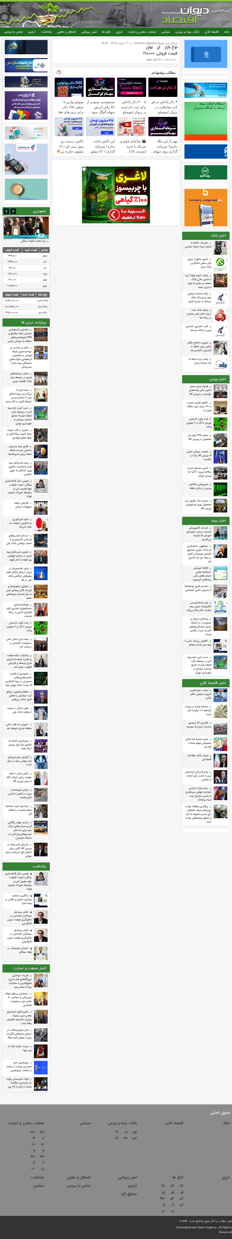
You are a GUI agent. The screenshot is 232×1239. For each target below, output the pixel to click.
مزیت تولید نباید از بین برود (20, 1048)
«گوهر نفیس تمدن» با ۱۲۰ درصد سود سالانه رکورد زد (198, 406)
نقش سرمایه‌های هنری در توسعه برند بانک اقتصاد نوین (21, 377)
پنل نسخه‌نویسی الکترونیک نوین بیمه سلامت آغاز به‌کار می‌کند (199, 606)
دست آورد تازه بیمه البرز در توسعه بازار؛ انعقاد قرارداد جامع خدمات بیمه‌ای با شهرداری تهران (199, 665)
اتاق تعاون (162, 1198)
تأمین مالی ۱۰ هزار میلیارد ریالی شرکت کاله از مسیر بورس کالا (19, 777)
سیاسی (165, 32)
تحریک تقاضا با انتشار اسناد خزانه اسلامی (198, 245)
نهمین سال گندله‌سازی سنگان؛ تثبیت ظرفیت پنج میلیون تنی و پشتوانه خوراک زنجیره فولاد (18, 488)
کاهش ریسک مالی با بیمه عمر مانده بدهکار (198, 643)
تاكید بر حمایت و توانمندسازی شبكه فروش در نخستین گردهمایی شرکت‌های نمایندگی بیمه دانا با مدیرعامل (20, 357)
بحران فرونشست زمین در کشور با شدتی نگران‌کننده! (20, 794)
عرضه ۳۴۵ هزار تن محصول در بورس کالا (199, 437)
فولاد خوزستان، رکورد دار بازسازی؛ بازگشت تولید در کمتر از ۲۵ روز (19, 1083)
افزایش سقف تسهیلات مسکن (23, 505)
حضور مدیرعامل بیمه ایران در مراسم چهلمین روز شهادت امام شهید (19, 556)
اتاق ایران (181, 1195)
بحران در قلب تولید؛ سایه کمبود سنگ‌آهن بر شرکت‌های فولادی (19, 434)
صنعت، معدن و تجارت (142, 32)
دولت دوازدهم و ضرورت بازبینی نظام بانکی (200, 694)
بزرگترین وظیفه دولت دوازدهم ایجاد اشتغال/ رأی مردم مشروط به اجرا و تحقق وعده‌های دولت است (198, 814)
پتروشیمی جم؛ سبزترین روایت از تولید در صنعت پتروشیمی (19, 1066)
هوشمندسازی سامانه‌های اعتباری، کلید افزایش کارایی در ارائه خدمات (19, 610)
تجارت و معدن (42, 1149)
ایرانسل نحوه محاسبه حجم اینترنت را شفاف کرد (18, 810)
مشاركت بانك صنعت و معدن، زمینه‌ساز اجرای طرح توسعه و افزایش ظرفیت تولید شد (19, 661)
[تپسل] (84, 169)
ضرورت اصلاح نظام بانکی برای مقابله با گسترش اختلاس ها (199, 346)
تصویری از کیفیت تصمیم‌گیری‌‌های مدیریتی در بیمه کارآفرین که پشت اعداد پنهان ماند (18, 679)
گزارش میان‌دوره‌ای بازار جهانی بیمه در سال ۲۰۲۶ (19, 761)
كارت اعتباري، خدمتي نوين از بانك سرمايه (198, 328)
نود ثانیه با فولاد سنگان (33, 241)
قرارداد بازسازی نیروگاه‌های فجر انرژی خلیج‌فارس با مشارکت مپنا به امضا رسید (20, 981)
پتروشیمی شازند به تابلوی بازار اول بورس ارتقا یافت (20, 745)
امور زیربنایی (89, 32)
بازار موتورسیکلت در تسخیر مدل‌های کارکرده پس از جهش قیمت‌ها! (19, 1034)
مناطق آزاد (129, 1194)
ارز (158, 47)
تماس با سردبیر (14, 32)
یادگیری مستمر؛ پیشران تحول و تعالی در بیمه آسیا (18, 899)
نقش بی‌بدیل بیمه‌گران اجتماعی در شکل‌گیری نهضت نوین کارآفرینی (19, 918)
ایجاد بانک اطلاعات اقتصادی (199, 757)
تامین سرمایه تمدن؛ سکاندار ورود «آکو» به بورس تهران (199, 472)
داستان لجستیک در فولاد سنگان (19, 950)
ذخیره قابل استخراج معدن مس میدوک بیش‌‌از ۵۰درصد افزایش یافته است (19, 1017)
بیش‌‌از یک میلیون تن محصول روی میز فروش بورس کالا (198, 504)
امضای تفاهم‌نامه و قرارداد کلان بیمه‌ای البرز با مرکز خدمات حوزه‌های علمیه (19, 592)
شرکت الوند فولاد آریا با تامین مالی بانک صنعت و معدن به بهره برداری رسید (198, 281)
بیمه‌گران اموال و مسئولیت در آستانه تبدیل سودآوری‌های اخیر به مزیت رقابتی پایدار (200, 626)
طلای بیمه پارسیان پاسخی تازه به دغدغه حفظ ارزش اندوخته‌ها (20, 450)
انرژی (119, 32)
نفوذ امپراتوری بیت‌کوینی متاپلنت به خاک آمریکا (20, 523)
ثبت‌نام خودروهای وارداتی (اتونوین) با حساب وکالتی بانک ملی (19, 539)
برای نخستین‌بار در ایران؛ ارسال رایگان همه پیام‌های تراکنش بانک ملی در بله (19, 574)
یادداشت (46, 32)
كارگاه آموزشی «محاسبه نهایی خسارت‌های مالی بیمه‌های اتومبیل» (201, 574)
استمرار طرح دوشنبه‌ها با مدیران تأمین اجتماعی (198, 588)
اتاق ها (106, 32)
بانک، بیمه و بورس (187, 32)
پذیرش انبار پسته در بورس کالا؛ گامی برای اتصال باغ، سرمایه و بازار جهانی (19, 850)
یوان (149, 47)
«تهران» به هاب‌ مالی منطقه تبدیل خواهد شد (19, 726)
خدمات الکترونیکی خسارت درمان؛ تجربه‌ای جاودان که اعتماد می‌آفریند (198, 534)
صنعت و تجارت (32, 1149)
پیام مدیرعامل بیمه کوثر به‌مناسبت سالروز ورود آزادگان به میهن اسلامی (20, 468)
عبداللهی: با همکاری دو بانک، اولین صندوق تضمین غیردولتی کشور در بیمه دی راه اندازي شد (199, 554)
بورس (134, 1134)
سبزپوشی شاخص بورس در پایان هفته (200, 486)
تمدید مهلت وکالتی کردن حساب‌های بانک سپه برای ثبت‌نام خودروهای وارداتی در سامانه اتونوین (20, 830)
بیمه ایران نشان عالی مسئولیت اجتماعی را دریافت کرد (19, 643)
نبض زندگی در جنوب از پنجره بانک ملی (19, 710)
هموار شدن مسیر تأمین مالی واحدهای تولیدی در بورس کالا (200, 390)
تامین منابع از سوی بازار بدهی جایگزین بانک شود (199, 263)
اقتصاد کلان (212, 32)
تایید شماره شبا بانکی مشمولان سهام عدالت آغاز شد (198, 743)
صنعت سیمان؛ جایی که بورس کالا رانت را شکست (198, 455)
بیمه (126, 1134)
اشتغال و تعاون (66, 32)
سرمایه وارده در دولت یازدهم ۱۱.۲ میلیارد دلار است (198, 710)
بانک (116, 1134)
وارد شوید (151, 59)
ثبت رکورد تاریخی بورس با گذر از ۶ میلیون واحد (198, 423)
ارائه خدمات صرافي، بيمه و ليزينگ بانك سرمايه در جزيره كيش (199, 297)
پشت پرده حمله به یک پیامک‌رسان (199, 361)
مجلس (38, 1186)
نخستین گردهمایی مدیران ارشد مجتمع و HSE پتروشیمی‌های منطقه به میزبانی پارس (19, 335)
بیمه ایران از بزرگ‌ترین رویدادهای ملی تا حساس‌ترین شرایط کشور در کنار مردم (19, 396)
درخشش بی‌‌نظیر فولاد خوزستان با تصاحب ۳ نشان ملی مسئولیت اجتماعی (18, 999)
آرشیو (31, 32)
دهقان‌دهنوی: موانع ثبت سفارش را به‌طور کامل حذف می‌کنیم (19, 696)
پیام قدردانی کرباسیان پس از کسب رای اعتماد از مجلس (198, 776)
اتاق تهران (172, 1198)
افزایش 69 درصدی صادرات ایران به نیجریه (198, 725)
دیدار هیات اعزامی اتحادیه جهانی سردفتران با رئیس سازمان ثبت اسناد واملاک (198, 794)
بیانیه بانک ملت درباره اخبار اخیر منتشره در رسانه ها (199, 314)
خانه (226, 32)
